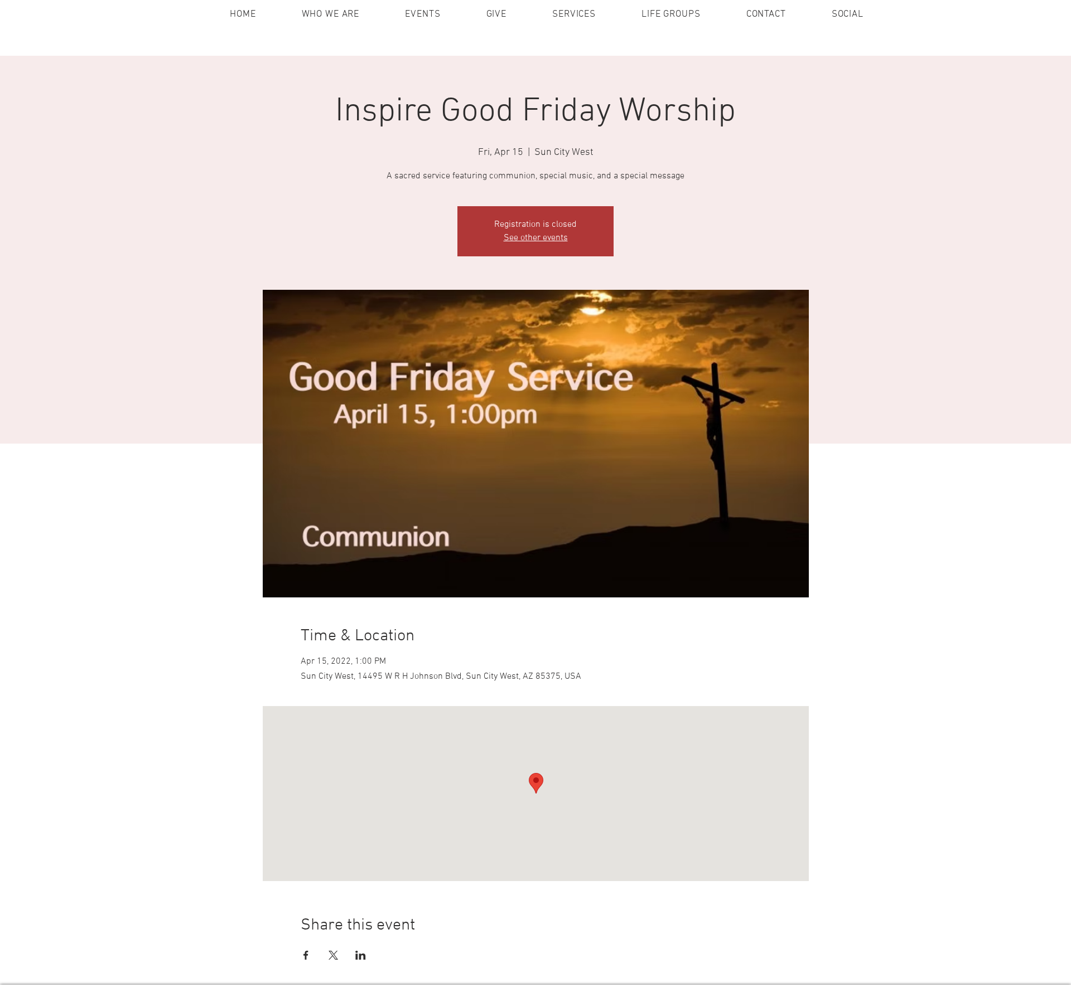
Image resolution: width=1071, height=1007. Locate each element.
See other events (536, 238)
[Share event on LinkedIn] (360, 955)
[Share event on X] (333, 955)
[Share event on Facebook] (306, 955)
